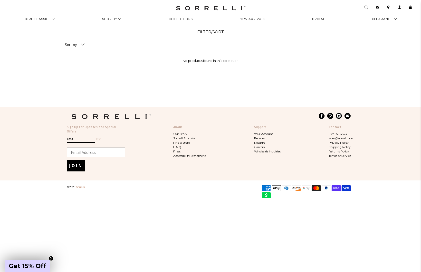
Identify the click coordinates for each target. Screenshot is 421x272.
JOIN (76, 165)
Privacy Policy (339, 142)
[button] (27, 266)
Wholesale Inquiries (267, 151)
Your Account (263, 134)
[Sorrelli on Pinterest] (330, 116)
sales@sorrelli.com (341, 138)
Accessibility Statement (189, 156)
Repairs (259, 138)
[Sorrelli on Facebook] (322, 116)
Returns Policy (339, 151)
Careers (259, 147)
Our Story (180, 134)
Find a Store (181, 142)
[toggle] (83, 45)
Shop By (109, 19)
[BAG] (410, 7)
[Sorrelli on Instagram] (339, 116)
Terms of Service (340, 156)
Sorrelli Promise (184, 138)
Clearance (382, 19)
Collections (181, 19)
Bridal (318, 19)
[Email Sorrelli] (347, 116)
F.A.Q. (177, 147)
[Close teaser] (51, 258)
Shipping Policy (340, 147)
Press (177, 151)
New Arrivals (252, 19)
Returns (259, 142)
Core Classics (36, 19)
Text (98, 139)
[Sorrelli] (210, 8)
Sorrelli (80, 187)
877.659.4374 (338, 134)
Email (71, 139)
